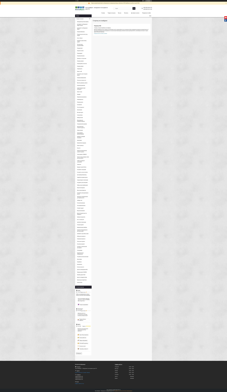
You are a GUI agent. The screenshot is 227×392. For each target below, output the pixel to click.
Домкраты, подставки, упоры (82, 233)
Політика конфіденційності (127, 390)
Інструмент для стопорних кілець (82, 74)
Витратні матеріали (81, 187)
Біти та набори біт (80, 219)
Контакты (126, 12)
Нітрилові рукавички (81, 85)
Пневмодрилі (79, 53)
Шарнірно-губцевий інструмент (81, 137)
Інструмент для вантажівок (82, 172)
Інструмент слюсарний (81, 169)
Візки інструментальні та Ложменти (82, 214)
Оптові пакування (80, 107)
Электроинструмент (81, 241)
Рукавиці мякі (79, 48)
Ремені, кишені (80, 130)
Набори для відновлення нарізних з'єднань (82, 151)
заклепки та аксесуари (81, 222)
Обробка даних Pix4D (81, 274)
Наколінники (79, 109)
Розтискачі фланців (81, 202)
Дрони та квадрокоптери (82, 277)
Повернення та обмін (146, 12)
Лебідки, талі (79, 200)
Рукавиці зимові (80, 66)
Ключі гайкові (79, 38)
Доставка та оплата (135, 12)
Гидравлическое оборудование (80, 253)
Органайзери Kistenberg (81, 174)
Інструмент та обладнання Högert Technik (82, 25)
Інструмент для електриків (82, 182)
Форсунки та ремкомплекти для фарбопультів (82, 197)
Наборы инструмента (81, 236)
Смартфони (79, 261)
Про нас (119, 12)
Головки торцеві (80, 208)
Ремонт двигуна (80, 145)
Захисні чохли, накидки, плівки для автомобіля (83, 158)
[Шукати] (134, 8)
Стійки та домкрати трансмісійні (81, 161)
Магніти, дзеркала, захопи (82, 82)
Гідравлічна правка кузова (82, 177)
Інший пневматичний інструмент (81, 89)
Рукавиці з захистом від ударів (81, 41)
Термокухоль (79, 68)
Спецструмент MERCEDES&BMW (80, 133)
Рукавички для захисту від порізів (82, 35)
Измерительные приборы (82, 227)
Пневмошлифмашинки (81, 77)
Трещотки (79, 164)
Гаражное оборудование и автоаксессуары (82, 230)
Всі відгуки (79, 353)
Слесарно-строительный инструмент (82, 247)
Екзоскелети (79, 264)
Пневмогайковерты (81, 31)
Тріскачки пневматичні (81, 80)
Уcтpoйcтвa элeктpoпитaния (82, 256)
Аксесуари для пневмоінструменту (81, 121)
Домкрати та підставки (81, 58)
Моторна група (80, 112)
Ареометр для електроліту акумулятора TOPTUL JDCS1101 (83, 330)
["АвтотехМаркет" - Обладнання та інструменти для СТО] (80, 8)
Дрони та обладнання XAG (82, 269)
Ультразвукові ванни (81, 205)
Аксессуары (79, 259)
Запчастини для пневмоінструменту (81, 127)
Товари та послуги (111, 12)
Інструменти (79, 104)
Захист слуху (79, 91)
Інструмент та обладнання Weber (82, 29)
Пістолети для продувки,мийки (80, 45)
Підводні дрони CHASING (82, 272)
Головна (103, 12)
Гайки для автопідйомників (82, 185)
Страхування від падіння (82, 123)
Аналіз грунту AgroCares (82, 279)
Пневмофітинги (80, 99)
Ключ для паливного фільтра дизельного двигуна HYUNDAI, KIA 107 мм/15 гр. (84, 299)
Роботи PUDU (79, 282)
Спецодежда (79, 250)
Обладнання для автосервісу (82, 21)
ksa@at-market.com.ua (79, 383)
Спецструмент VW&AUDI (82, 154)
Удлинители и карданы (81, 142)
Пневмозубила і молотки (82, 63)
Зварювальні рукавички (81, 96)
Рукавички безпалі (80, 55)
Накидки (78, 94)
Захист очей (79, 71)
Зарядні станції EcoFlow (81, 167)
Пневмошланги (80, 102)
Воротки (78, 148)
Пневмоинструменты (81, 238)
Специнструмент (80, 224)
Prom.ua (119, 389)
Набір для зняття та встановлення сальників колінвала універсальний (82, 314)
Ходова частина (80, 50)
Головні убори (79, 115)
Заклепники (79, 140)
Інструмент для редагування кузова (82, 193)
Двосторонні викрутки (81, 190)
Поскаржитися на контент (118, 390)
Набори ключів (80, 117)
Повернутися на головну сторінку (100, 33)
